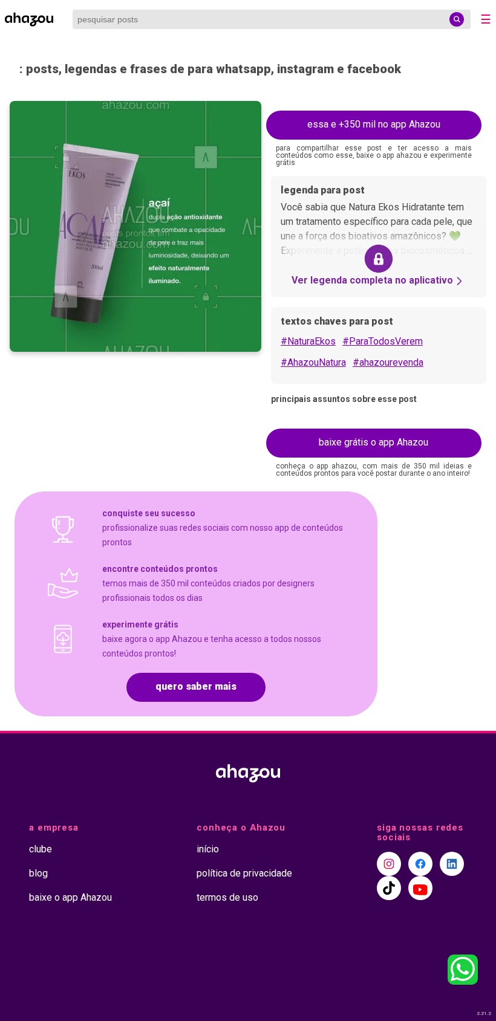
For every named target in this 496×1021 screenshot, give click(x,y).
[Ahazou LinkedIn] (452, 864)
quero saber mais (196, 686)
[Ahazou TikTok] (389, 888)
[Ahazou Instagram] (389, 864)
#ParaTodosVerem (382, 341)
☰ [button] (485, 19)
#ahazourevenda (388, 362)
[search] (456, 19)
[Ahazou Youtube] (420, 888)
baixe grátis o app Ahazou (373, 442)
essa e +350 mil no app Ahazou (373, 124)
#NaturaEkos (308, 341)
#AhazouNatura (313, 362)
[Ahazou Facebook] (420, 864)
